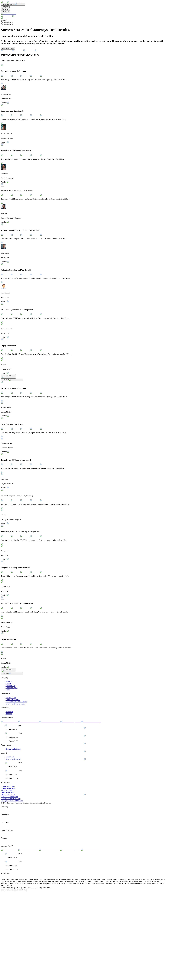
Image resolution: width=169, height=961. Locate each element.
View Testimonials (8, 48)
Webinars (9, 714)
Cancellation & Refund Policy (16, 702)
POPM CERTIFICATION (10, 799)
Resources (5, 9)
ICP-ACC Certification (9, 797)
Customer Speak (11, 688)
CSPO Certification (8, 788)
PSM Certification (7, 792)
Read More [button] (63, 80)
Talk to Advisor (21, 890)
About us (9, 681)
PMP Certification (7, 790)
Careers (8, 684)
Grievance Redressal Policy (16, 704)
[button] (4, 2)
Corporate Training (8, 890)
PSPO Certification (8, 795)
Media (8, 690)
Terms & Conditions (13, 700)
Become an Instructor (13, 749)
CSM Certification (7, 786)
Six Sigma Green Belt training (12, 801)
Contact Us (5, 11)
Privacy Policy (11, 698)
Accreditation (10, 686)
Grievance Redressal (13, 759)
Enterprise (5, 7)
